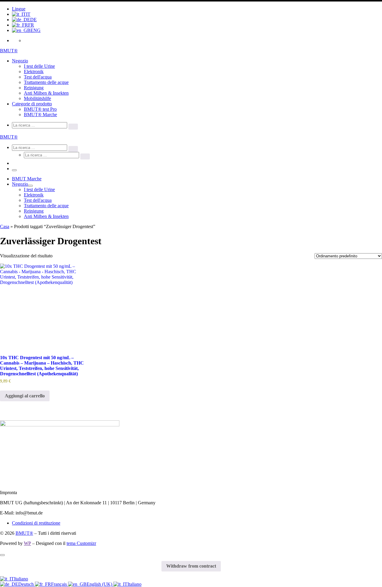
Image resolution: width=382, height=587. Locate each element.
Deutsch (26, 584)
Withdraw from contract (191, 565)
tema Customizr (81, 543)
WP (27, 543)
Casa (4, 226)
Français (59, 584)
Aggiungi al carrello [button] (25, 395)
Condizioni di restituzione (36, 522)
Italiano (21, 578)
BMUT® (24, 533)
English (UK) (100, 584)
